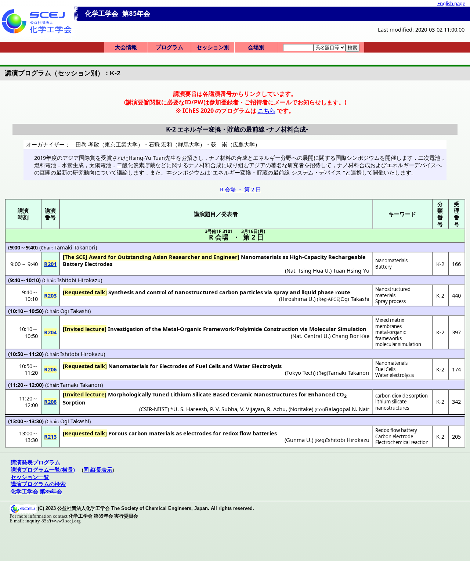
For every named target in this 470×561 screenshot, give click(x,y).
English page (451, 3)
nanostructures (392, 407)
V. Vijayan (252, 409)
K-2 (440, 263)
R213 (50, 436)
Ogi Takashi (354, 298)
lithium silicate (390, 401)
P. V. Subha (223, 409)
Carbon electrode (394, 436)
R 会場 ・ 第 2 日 (240, 189)
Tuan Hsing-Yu (351, 270)
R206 (50, 369)
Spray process (390, 301)
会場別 (256, 47)
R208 (50, 401)
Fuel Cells (385, 369)
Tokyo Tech (300, 372)
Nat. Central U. (310, 335)
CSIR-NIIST (154, 409)
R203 (50, 295)
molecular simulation (398, 344)
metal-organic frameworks (390, 335)
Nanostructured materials (393, 292)
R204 (50, 332)
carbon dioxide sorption (401, 395)
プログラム (169, 47)
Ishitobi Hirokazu (79, 280)
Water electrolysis (394, 375)
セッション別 (212, 47)
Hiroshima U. (297, 298)
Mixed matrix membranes (389, 323)
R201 (50, 263)
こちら (266, 111)
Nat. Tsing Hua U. (308, 270)
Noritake (301, 409)
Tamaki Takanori (74, 247)
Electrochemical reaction (402, 442)
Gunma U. (299, 439)
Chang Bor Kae (350, 335)
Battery (383, 266)
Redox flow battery (396, 430)
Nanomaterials (391, 260)
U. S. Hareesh (190, 409)
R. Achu (276, 409)
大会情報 (126, 47)
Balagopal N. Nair (347, 409)
